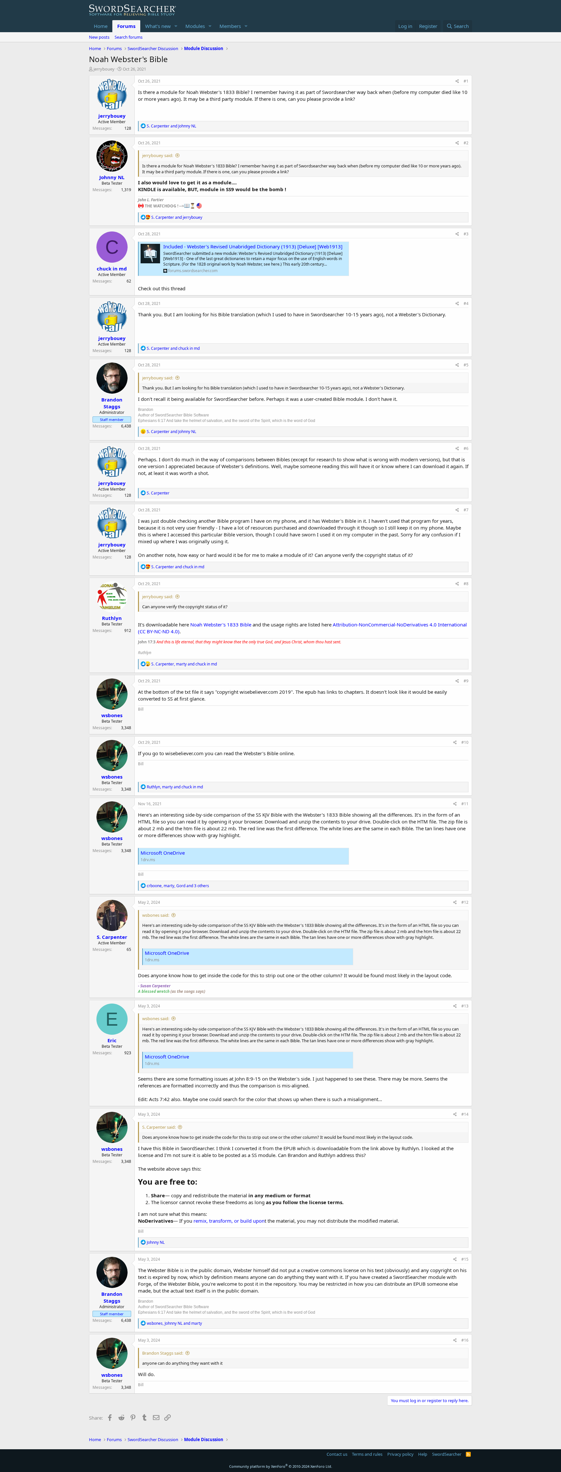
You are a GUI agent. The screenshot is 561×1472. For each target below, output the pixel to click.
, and (184, 664)
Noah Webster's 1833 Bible (220, 624)
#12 (464, 902)
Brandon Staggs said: (162, 1353)
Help (422, 1454)
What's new (158, 26)
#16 (464, 1340)
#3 (466, 234)
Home (100, 26)
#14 (464, 1114)
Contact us (337, 1454)
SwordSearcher (446, 1454)
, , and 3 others (178, 885)
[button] (176, 26)
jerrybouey (104, 69)
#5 (466, 365)
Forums (126, 26)
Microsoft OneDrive (163, 852)
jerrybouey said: (157, 155)
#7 (466, 510)
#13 (464, 1006)
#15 (464, 1259)
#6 (466, 448)
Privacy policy (400, 1454)
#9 (466, 681)
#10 (464, 742)
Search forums (129, 37)
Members (230, 26)
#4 (466, 303)
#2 (466, 143)
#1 (466, 81)
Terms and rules (367, 1454)
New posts (99, 37)
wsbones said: (155, 915)
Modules (195, 26)
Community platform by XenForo (280, 1466)
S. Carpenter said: (159, 1127)
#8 (466, 583)
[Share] (457, 81)
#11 (464, 804)
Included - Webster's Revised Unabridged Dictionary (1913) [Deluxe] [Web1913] (253, 246)
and (171, 126)
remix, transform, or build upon (229, 1220)
